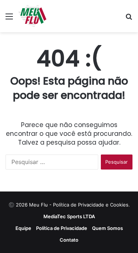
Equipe (23, 228)
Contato (69, 240)
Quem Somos (107, 228)
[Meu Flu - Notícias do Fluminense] (32, 16)
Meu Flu (38, 205)
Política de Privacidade (61, 228)
